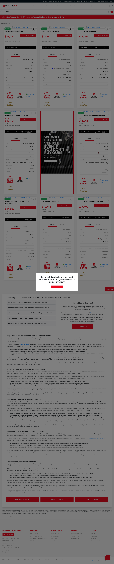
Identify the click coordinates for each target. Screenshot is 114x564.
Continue (57, 287)
